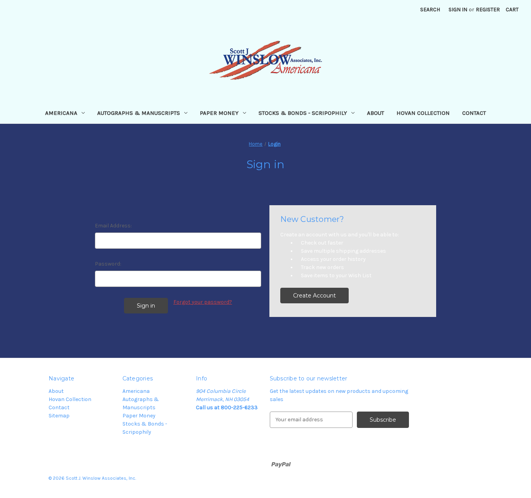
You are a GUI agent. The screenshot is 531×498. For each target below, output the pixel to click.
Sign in (458, 9)
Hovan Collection (423, 112)
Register (488, 9)
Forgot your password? (202, 302)
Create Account (314, 295)
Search (430, 9)
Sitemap (59, 415)
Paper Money (219, 112)
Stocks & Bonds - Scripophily (303, 112)
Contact (474, 112)
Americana (61, 112)
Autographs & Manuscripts (138, 112)
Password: (108, 263)
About (375, 112)
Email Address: (113, 225)
